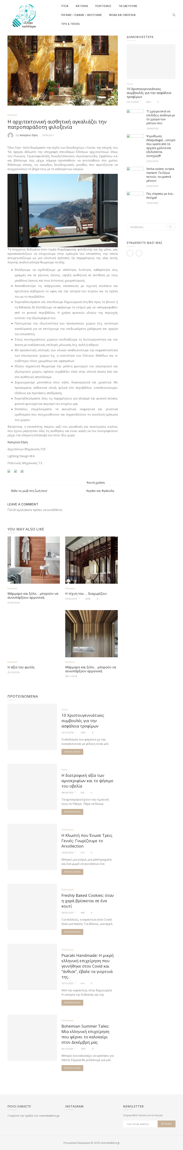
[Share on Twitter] (17, 472)
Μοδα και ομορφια (122, 15)
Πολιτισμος (103, 6)
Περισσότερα (72, 751)
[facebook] (108, 483)
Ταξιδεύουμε (128, 6)
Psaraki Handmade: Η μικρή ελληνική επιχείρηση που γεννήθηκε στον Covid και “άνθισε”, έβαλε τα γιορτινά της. (87, 966)
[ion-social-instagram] (139, 253)
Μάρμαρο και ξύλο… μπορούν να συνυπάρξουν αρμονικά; (33, 595)
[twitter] (115, 483)
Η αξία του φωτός (21, 667)
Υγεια (65, 6)
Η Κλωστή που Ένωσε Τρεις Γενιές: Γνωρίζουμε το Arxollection (86, 841)
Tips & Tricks (70, 24)
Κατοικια (82, 6)
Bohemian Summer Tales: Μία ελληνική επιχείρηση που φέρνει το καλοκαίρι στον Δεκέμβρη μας (85, 1034)
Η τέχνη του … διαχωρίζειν (86, 593)
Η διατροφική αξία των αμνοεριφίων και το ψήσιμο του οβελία (87, 781)
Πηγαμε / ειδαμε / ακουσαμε (81, 15)
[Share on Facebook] (10, 472)
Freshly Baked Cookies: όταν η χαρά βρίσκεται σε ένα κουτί (87, 901)
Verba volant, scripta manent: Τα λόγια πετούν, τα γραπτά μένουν (160, 175)
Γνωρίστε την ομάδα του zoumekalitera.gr (34, 1115)
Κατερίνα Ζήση (29, 135)
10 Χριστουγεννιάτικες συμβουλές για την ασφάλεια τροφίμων (82, 720)
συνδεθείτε (54, 510)
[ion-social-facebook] (130, 253)
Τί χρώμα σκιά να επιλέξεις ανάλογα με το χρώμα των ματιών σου (160, 117)
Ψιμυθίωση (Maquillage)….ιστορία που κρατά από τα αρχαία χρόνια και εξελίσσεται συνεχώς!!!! (161, 146)
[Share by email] (23, 472)
